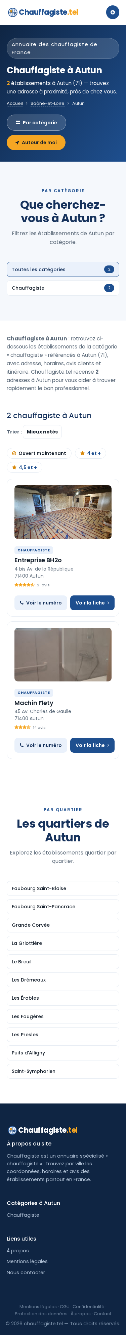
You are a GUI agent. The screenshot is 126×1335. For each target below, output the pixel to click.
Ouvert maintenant (42, 453)
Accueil (15, 103)
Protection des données (41, 1313)
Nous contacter (26, 1272)
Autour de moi (39, 142)
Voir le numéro (44, 602)
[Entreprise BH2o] (63, 512)
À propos (18, 1250)
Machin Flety (33, 703)
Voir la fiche (90, 602)
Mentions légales (27, 1261)
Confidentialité (88, 1306)
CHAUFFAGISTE (33, 550)
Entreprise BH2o (38, 560)
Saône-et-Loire (48, 103)
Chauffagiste (48, 12)
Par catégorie (40, 122)
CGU (65, 1306)
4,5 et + (28, 467)
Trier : (15, 431)
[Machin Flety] (63, 654)
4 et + (94, 453)
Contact (102, 1313)
